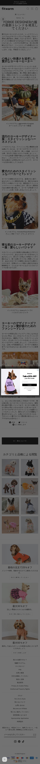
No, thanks (29, 390)
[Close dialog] (38, 370)
